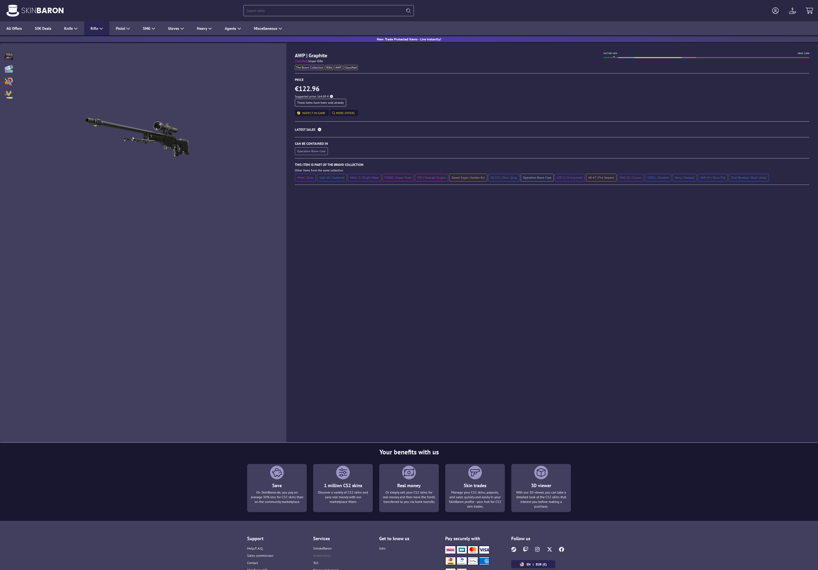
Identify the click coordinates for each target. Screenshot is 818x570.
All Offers (14, 28)
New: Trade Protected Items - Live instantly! (409, 39)
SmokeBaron (322, 548)
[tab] (552, 130)
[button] (775, 10)
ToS (315, 563)
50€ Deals (43, 28)
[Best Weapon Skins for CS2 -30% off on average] (12, 10)
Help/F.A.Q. (255, 548)
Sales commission (260, 555)
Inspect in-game (313, 113)
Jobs (382, 548)
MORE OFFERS (345, 113)
